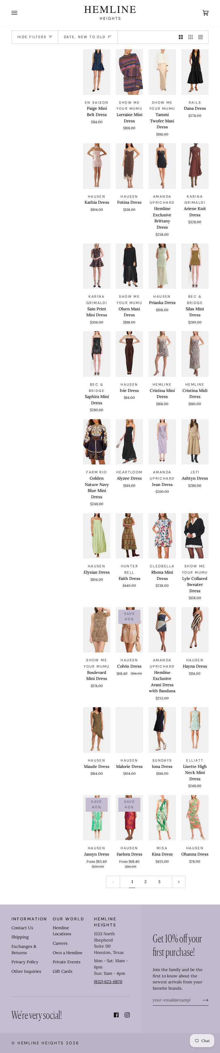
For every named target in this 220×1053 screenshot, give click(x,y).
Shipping (20, 937)
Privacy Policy (24, 961)
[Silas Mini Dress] (195, 266)
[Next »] (179, 882)
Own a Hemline (67, 952)
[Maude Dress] (96, 730)
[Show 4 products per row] (202, 37)
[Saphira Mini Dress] (96, 354)
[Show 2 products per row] (181, 37)
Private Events (66, 961)
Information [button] (29, 918)
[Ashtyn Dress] (195, 442)
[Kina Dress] (162, 818)
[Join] (201, 1000)
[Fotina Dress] (129, 166)
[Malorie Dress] (129, 730)
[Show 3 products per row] (190, 37)
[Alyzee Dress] (129, 442)
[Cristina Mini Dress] (162, 354)
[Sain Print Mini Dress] (96, 266)
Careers (60, 943)
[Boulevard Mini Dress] (96, 630)
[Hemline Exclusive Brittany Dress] (162, 166)
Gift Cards (62, 971)
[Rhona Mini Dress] (162, 536)
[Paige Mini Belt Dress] (96, 72)
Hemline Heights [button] (105, 921)
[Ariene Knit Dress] (195, 166)
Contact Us (22, 927)
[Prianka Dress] (162, 266)
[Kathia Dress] (96, 166)
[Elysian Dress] (96, 536)
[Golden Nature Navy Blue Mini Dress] (96, 442)
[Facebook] (116, 1014)
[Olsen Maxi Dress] (129, 266)
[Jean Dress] (162, 442)
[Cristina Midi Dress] (195, 354)
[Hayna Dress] (195, 630)
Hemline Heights (40, 1043)
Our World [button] (69, 918)
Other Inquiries (26, 971)
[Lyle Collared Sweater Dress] (195, 536)
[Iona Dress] (162, 730)
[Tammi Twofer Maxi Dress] (162, 72)
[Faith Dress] (129, 536)
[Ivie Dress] (129, 354)
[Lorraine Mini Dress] (129, 72)
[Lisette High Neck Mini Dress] (195, 730)
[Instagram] (127, 1014)
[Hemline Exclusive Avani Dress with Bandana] (162, 630)
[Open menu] (20, 13)
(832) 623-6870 (108, 981)
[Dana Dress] (195, 72)
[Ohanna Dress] (195, 818)
